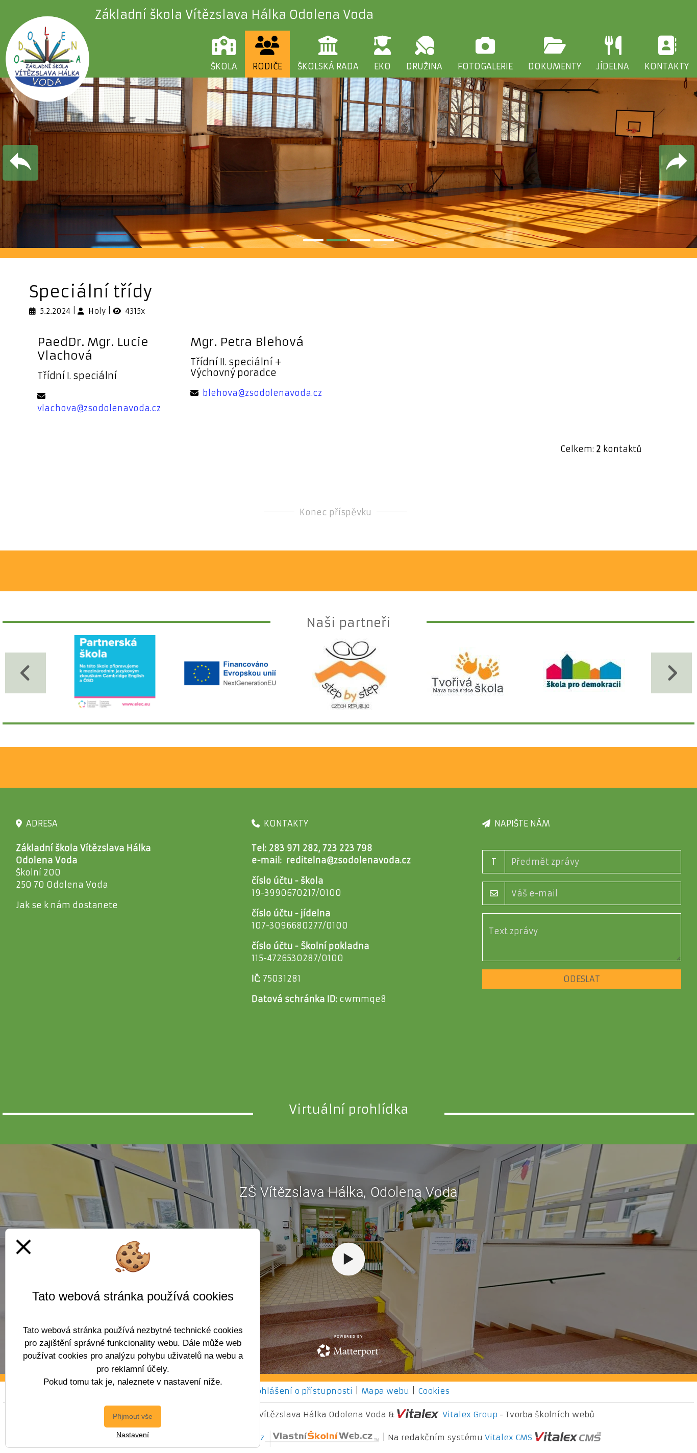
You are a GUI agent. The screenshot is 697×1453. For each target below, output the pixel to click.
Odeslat (581, 979)
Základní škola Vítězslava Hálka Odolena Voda (234, 15)
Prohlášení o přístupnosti (300, 1391)
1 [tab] (313, 240)
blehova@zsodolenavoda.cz (262, 393)
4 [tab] (384, 240)
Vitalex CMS (508, 1437)
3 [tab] (360, 240)
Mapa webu (385, 1391)
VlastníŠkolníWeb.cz (223, 1437)
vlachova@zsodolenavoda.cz (99, 408)
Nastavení (132, 1435)
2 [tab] (337, 240)
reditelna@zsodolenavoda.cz (348, 860)
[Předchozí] (25, 673)
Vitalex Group (469, 1414)
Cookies (434, 1391)
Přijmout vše (133, 1416)
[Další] (671, 673)
